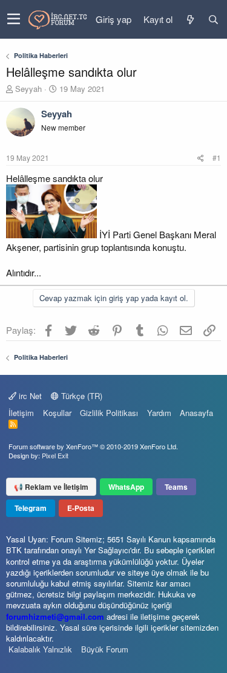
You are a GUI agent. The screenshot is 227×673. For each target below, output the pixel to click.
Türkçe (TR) (80, 396)
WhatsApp (126, 486)
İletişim (21, 412)
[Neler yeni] (190, 19)
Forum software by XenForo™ (93, 446)
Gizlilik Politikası (109, 412)
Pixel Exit (55, 455)
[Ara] (213, 19)
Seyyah (28, 88)
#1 (216, 157)
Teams (176, 486)
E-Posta (80, 507)
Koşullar (57, 412)
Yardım (159, 412)
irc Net (29, 396)
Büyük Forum (104, 649)
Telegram (31, 507)
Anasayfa (196, 412)
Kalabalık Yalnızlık (40, 649)
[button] (13, 19)
